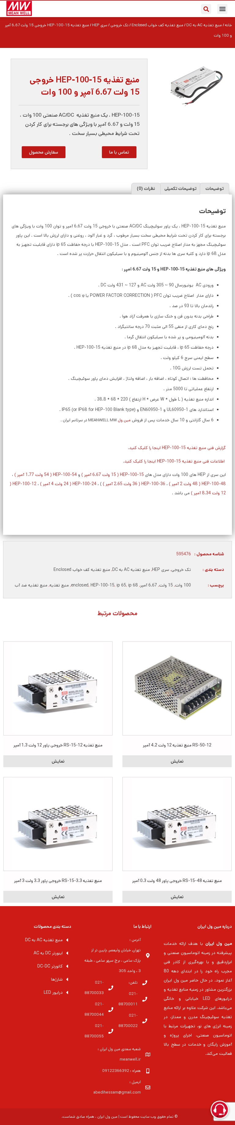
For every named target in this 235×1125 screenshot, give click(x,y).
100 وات (183, 585)
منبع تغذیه (59, 585)
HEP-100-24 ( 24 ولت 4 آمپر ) (68, 484)
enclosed (79, 585)
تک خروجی (119, 25)
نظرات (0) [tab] (146, 189)
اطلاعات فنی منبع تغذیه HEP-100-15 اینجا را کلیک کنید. (174, 461)
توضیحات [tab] (214, 189)
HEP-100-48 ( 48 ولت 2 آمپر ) (197, 484)
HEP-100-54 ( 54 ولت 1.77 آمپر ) (45, 475)
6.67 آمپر (148, 585)
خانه (228, 25)
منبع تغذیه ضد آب (31, 585)
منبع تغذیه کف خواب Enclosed (157, 25)
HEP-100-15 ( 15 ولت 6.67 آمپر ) (112, 475)
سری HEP (99, 25)
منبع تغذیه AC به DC (204, 25)
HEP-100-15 (102, 585)
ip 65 (121, 585)
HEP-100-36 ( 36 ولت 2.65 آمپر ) (134, 484)
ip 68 (133, 585)
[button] (222, 9)
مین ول (124, 420)
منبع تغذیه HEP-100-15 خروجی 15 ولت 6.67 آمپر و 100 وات (85, 86)
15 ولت (166, 585)
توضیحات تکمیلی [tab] (180, 189)
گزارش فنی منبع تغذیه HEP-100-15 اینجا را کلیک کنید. (177, 448)
